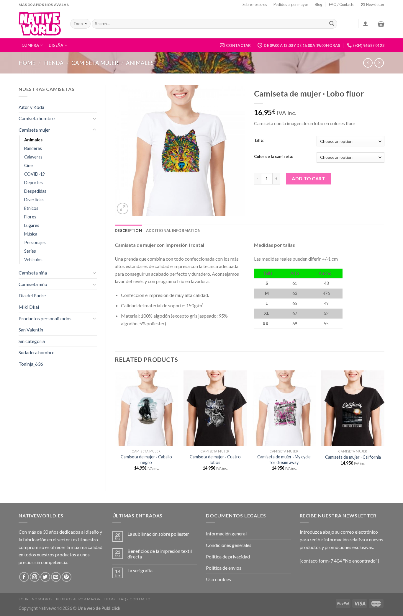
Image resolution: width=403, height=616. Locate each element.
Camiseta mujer (94, 63)
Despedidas (35, 191)
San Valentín (31, 329)
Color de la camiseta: (273, 157)
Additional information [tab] (173, 230)
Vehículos (33, 259)
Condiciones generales (228, 545)
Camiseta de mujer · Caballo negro (146, 459)
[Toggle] (94, 118)
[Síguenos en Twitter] (45, 577)
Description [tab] (128, 230)
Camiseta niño (33, 284)
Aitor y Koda (31, 107)
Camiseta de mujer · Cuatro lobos (215, 459)
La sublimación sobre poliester (158, 534)
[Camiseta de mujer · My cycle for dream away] (284, 408)
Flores (30, 216)
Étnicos (31, 208)
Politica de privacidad (228, 556)
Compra (30, 45)
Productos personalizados (45, 318)
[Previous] (115, 425)
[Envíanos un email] (56, 577)
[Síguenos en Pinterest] (66, 577)
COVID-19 (34, 174)
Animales (140, 63)
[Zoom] (122, 208)
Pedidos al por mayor (290, 4)
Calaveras (33, 156)
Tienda (53, 63)
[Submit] (332, 24)
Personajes (35, 242)
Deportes (33, 182)
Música (30, 233)
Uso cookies (218, 579)
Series (30, 251)
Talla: (258, 140)
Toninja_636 (31, 364)
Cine (28, 165)
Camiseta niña (33, 272)
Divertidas (34, 199)
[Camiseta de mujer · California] (352, 408)
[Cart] (381, 23)
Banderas (33, 148)
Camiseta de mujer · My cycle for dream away (284, 459)
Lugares (31, 225)
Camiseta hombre (37, 118)
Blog (318, 4)
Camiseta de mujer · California (353, 457)
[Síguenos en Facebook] (24, 577)
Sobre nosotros (255, 4)
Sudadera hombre (36, 352)
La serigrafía (140, 570)
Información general (226, 533)
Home (27, 63)
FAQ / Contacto (341, 4)
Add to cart (308, 178)
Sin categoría (32, 341)
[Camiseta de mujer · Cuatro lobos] (215, 408)
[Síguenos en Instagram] (35, 577)
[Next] (384, 425)
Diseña (56, 45)
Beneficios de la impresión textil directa (159, 553)
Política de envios (223, 568)
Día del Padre (32, 295)
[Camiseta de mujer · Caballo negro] (146, 408)
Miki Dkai (29, 307)
